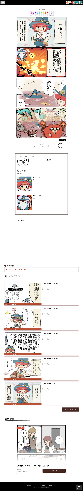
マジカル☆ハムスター (22, 269)
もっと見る (69, 409)
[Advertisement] (41, 240)
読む (53, 470)
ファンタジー (10, 269)
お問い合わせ (52, 485)
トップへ (79, 488)
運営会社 (29, 485)
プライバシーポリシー (40, 485)
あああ (49, 160)
